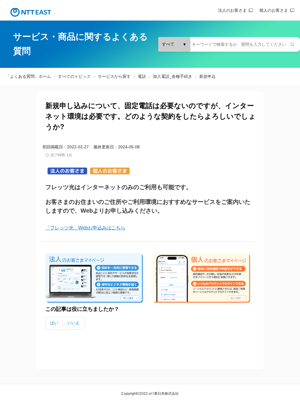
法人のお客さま (232, 10)
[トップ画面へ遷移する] (31, 12)
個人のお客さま (273, 10)
